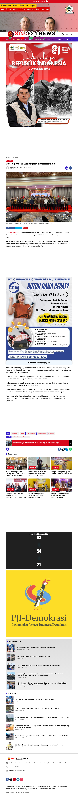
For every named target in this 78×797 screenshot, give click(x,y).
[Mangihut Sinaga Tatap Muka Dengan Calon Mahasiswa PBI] (61, 463)
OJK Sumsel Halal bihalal (21, 437)
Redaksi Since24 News (16, 167)
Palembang (31, 434)
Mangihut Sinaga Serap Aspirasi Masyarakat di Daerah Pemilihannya (36, 495)
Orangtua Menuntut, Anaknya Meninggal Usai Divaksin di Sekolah (37, 708)
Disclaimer (33, 789)
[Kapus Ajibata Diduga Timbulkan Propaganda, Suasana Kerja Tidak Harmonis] (10, 718)
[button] (62, 34)
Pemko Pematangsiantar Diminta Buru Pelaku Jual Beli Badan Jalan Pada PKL (41, 736)
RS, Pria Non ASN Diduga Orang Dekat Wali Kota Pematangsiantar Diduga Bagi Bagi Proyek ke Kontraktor (42, 727)
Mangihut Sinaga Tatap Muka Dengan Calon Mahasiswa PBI (61, 473)
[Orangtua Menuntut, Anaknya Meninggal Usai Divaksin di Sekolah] (10, 709)
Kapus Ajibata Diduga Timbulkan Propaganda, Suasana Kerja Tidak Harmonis (42, 717)
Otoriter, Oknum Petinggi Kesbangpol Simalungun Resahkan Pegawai (39, 745)
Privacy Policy (10, 786)
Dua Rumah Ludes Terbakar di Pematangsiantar (33, 656)
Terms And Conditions (47, 789)
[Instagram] (21, 779)
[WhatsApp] (70, 449)
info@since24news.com (17, 770)
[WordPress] (18, 779)
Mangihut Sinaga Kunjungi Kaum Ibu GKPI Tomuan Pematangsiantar (60, 495)
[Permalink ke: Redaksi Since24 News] (8, 168)
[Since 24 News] (31, 34)
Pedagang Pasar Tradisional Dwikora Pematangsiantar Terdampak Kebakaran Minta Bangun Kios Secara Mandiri (40, 675)
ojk (23, 434)
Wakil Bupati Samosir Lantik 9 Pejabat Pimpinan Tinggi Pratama (38, 666)
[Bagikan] (70, 168)
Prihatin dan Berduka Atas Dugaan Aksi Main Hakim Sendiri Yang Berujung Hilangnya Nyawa (37, 473)
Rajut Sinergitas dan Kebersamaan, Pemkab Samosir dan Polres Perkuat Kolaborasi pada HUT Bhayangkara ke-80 (41, 684)
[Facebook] (59, 449)
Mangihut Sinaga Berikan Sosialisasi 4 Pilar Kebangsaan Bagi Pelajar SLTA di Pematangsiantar (16, 495)
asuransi (15, 434)
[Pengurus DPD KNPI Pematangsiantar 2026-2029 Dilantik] (11, 648)
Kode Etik (29, 786)
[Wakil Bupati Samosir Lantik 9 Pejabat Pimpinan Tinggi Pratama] (11, 666)
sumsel (52, 434)
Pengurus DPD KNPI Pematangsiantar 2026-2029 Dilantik (36, 647)
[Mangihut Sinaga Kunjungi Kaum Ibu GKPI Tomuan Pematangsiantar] (61, 485)
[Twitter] (63, 449)
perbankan (42, 434)
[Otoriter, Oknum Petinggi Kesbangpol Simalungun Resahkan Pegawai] (10, 746)
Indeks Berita (10, 789)
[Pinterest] (14, 779)
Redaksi (20, 786)
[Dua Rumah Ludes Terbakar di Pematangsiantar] (11, 657)
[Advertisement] (39, 142)
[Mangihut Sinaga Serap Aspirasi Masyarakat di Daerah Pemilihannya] (38, 485)
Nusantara (9, 160)
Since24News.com (13, 233)
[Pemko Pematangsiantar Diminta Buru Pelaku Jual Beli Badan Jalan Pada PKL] (10, 736)
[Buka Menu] (67, 34)
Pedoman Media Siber (42, 786)
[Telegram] (66, 449)
